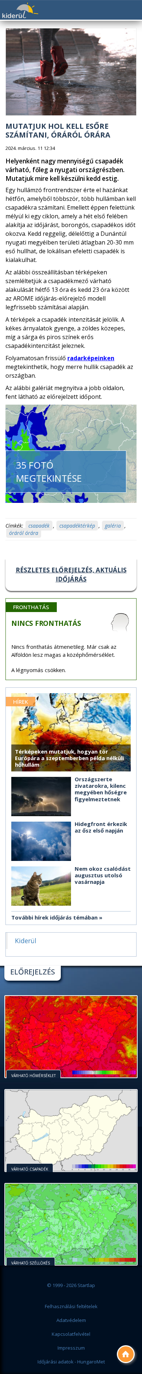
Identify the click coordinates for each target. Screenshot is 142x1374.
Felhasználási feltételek (71, 1306)
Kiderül (20, 10)
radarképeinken (90, 358)
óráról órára (23, 532)
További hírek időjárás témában (54, 917)
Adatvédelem (71, 1320)
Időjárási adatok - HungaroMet (71, 1361)
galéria (113, 525)
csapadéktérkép (77, 525)
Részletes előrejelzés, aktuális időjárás (71, 574)
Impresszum (71, 1348)
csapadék (39, 525)
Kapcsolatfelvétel (71, 1334)
